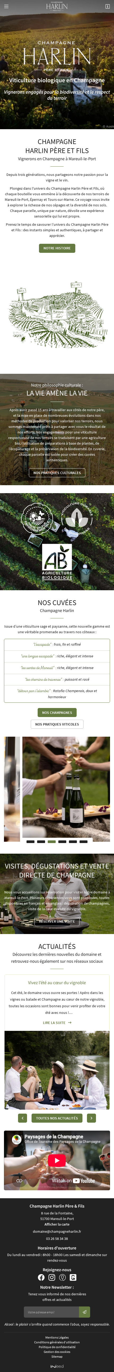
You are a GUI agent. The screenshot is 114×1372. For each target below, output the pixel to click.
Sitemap (57, 1356)
